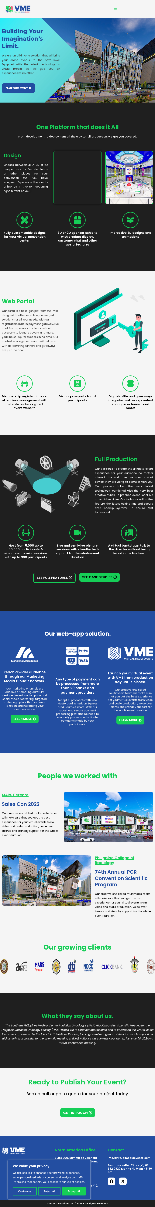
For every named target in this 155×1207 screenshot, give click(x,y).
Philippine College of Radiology (114, 860)
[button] (115, 9)
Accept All (73, 1191)
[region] (49, 1179)
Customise (24, 1191)
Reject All (49, 1191)
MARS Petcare (15, 795)
